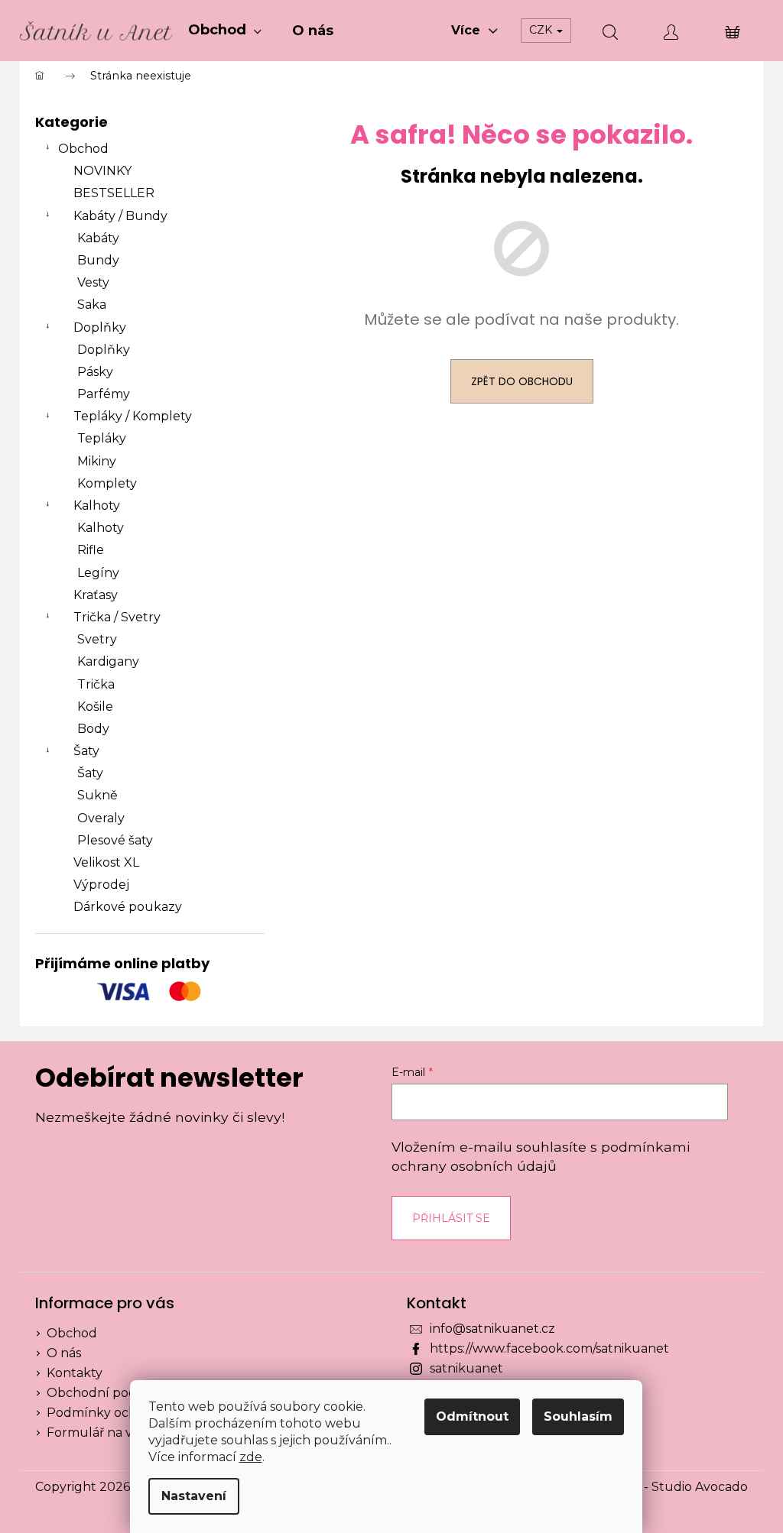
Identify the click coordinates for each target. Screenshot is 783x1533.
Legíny (98, 573)
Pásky (95, 372)
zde (250, 1457)
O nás (64, 1353)
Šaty (86, 751)
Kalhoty (96, 505)
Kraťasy (95, 595)
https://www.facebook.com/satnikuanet (549, 1348)
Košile (95, 706)
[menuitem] (225, 30)
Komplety (107, 483)
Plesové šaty (115, 840)
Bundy (98, 260)
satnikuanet (466, 1368)
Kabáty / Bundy (120, 216)
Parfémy (103, 394)
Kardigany (108, 661)
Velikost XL (106, 862)
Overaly (101, 818)
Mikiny (96, 461)
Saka (91, 304)
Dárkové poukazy (127, 906)
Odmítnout (472, 1416)
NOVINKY (102, 171)
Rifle (90, 550)
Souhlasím (578, 1416)
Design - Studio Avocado (673, 1487)
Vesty (93, 282)
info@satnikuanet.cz (492, 1328)
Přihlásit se (451, 1218)
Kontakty (74, 1373)
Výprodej (101, 884)
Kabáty (98, 238)
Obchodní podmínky (111, 1393)
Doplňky (99, 327)
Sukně (97, 795)
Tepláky (101, 438)
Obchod (83, 148)
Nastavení (193, 1496)
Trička (96, 684)
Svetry (97, 639)
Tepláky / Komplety (132, 416)
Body (93, 728)
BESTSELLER (113, 193)
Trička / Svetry (117, 617)
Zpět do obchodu (522, 381)
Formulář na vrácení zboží (126, 1432)
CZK (542, 30)
